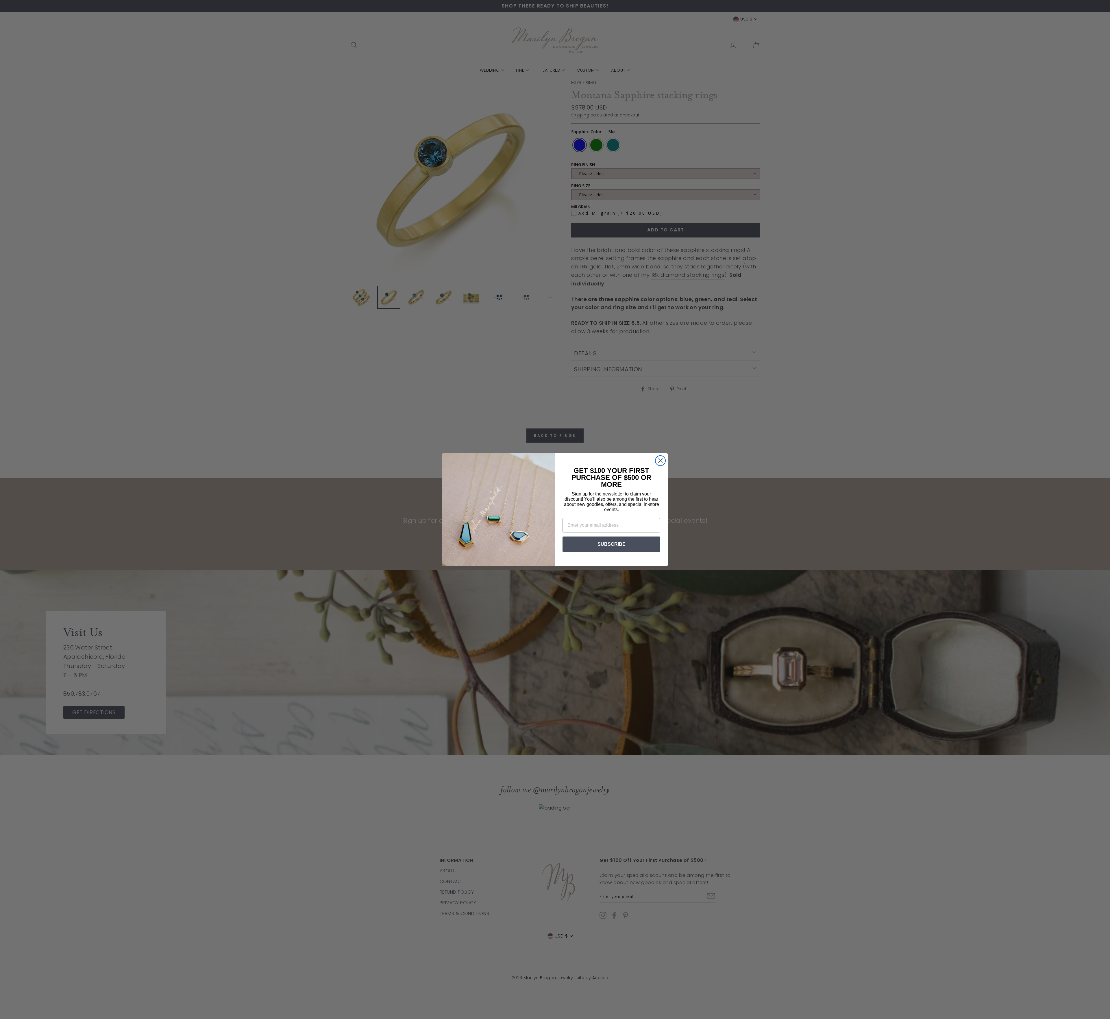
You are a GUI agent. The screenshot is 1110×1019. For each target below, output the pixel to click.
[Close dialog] (660, 461)
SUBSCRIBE (611, 544)
